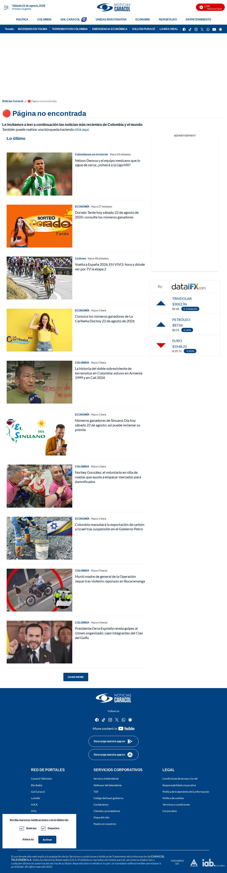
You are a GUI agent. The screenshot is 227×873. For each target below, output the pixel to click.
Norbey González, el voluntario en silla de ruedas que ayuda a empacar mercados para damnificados (108, 477)
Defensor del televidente (108, 785)
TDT (96, 791)
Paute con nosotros (105, 824)
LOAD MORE (76, 677)
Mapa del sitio (102, 817)
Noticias (31, 828)
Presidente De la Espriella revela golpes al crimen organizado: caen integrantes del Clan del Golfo (109, 633)
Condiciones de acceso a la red (180, 778)
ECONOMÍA (142, 19)
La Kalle (35, 798)
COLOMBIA (44, 19)
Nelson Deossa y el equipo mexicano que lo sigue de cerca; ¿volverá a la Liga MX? (107, 162)
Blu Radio (36, 785)
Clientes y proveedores (107, 811)
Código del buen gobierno (108, 798)
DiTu (34, 811)
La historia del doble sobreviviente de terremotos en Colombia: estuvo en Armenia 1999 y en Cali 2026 (108, 373)
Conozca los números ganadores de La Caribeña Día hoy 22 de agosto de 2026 (105, 318)
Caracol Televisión (41, 778)
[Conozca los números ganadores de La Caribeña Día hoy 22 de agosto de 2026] (39, 330)
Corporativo (169, 811)
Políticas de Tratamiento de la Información (123, 856)
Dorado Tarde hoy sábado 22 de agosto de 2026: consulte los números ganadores (107, 214)
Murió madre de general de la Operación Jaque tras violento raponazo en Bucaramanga (110, 578)
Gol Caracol (38, 791)
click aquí (82, 129)
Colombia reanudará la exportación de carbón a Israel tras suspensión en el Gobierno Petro (109, 526)
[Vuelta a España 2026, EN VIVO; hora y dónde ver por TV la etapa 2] (39, 278)
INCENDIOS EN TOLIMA (32, 29)
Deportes (53, 828)
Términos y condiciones (176, 804)
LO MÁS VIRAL (169, 29)
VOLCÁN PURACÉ (143, 29)
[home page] (113, 7)
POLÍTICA (22, 19)
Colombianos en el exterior (91, 154)
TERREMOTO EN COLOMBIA (70, 29)
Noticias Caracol (12, 101)
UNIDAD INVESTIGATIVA (111, 19)
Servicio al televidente (106, 778)
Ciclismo (80, 258)
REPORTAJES (168, 19)
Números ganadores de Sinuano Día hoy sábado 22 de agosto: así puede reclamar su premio (107, 425)
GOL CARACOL (70, 19)
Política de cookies (173, 798)
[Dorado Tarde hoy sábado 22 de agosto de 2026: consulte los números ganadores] (39, 226)
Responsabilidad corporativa (179, 785)
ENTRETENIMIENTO (198, 19)
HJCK (34, 804)
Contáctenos (101, 804)
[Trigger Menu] (6, 7)
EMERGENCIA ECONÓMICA (109, 29)
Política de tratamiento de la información (185, 791)
